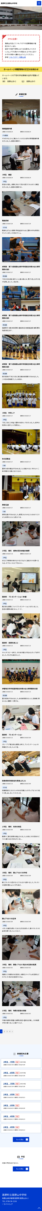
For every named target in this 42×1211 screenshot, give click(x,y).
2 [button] (4, 1031)
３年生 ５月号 (9, 1105)
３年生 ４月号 (9, 1116)
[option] (21, 18)
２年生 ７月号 (9, 1083)
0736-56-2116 (11, 1201)
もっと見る (20, 1139)
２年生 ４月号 (9, 1127)
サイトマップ (8, 1204)
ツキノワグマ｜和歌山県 (17, 57)
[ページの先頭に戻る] (39, 1208)
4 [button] (9, 1031)
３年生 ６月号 (9, 1072)
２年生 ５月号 (9, 1094)
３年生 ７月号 (9, 1062)
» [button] (12, 1031)
